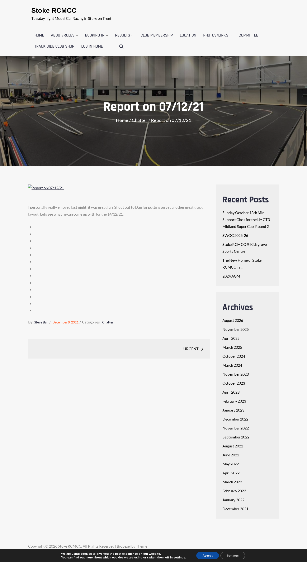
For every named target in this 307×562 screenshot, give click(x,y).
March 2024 (232, 365)
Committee (248, 35)
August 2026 (232, 320)
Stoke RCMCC (53, 10)
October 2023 (233, 383)
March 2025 (232, 347)
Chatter (107, 322)
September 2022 (235, 437)
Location (188, 35)
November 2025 (235, 329)
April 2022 (231, 473)
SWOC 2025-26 (235, 235)
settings (179, 557)
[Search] (121, 47)
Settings (233, 555)
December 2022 (235, 419)
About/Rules (63, 35)
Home (39, 35)
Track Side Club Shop (54, 46)
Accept (208, 555)
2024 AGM (231, 276)
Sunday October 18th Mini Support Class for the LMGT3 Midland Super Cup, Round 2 (246, 219)
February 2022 (234, 491)
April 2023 (231, 392)
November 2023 (235, 374)
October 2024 (233, 356)
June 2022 (230, 455)
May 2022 (230, 464)
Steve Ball (41, 322)
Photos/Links (215, 35)
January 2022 (233, 500)
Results (122, 35)
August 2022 (232, 446)
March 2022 (232, 482)
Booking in (95, 35)
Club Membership (157, 35)
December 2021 (235, 508)
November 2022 (235, 428)
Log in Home (92, 46)
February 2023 (234, 401)
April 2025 (231, 338)
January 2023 (233, 410)
